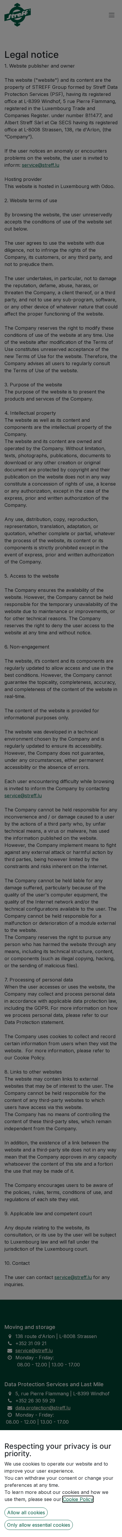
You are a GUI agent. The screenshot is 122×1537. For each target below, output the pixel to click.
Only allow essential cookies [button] (38, 1525)
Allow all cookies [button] (26, 1512)
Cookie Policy (78, 1499)
